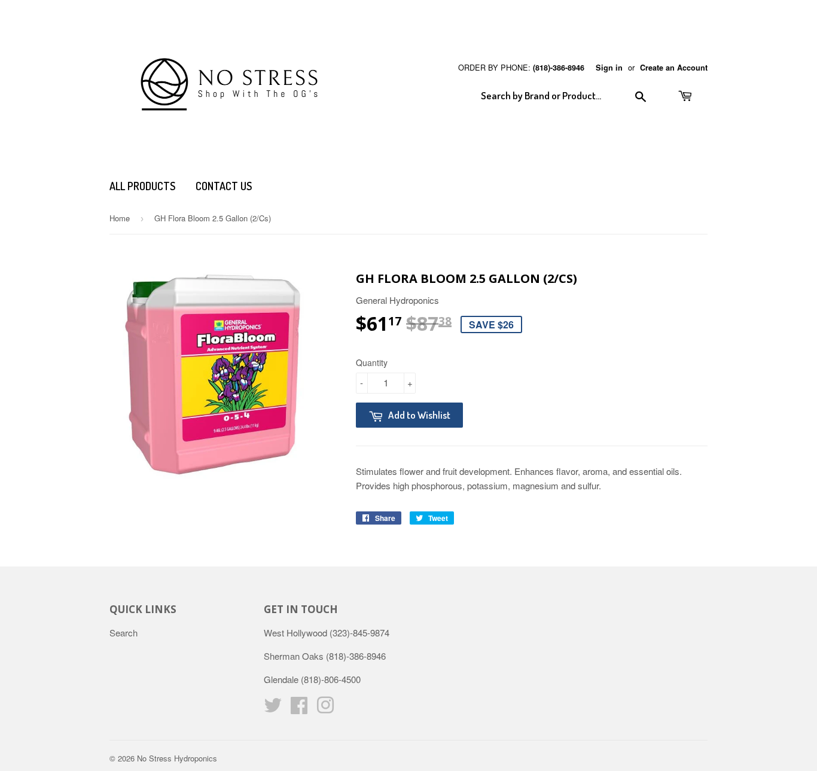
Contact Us (224, 186)
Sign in (609, 67)
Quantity (372, 362)
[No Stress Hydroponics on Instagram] (325, 708)
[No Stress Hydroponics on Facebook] (299, 708)
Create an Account (674, 67)
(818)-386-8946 (558, 67)
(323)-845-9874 (359, 632)
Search (123, 632)
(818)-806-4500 (331, 679)
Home (119, 218)
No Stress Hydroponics (177, 758)
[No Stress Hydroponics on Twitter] (273, 708)
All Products (142, 186)
